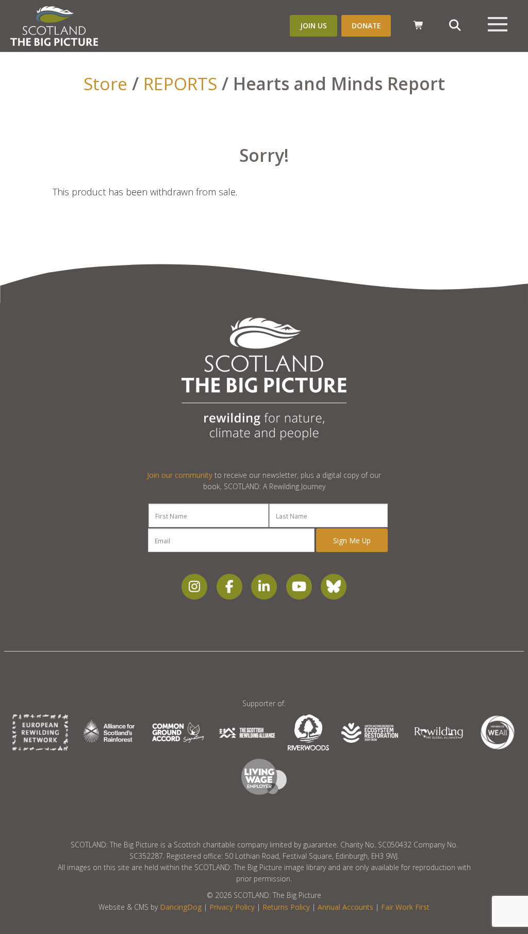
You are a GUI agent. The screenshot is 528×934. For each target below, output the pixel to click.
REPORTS (180, 83)
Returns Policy (286, 907)
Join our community (179, 475)
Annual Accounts (345, 907)
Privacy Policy (232, 907)
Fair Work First (405, 907)
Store (105, 83)
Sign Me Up (352, 540)
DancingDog (181, 907)
